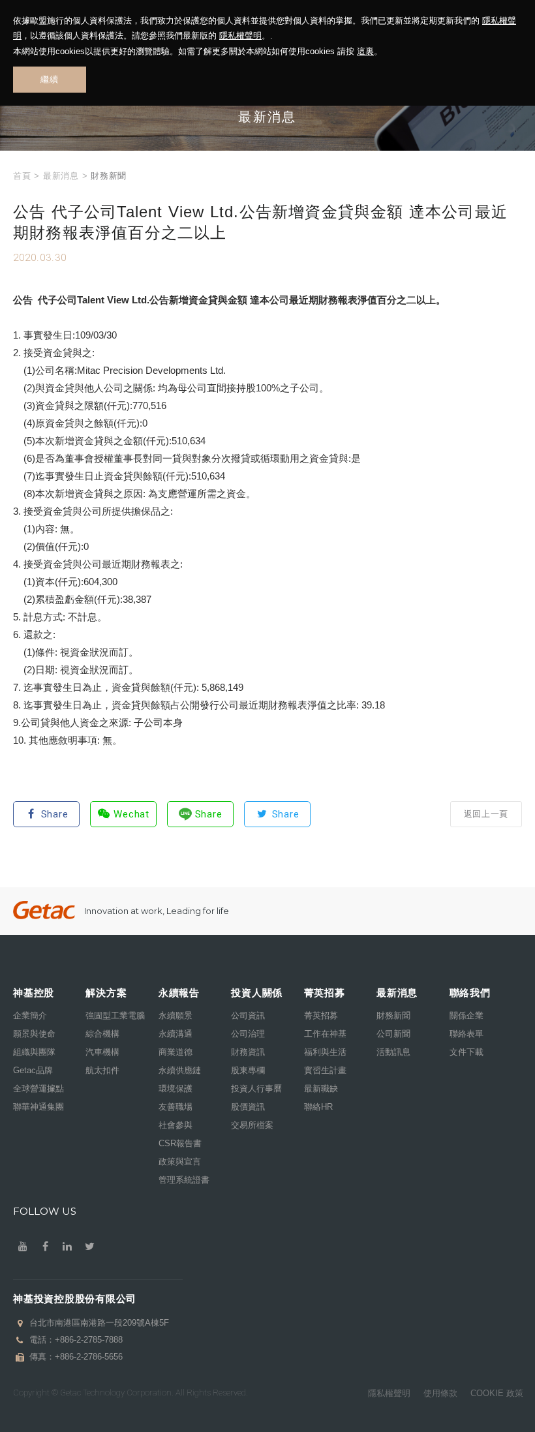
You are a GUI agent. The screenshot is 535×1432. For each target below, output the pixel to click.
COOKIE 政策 (496, 1393)
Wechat (131, 814)
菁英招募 (321, 1015)
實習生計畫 (325, 1070)
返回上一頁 (486, 814)
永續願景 (175, 1015)
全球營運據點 (38, 1088)
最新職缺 (321, 1088)
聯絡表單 (466, 1034)
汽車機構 (102, 1052)
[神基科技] (44, 910)
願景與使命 (34, 1034)
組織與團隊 (34, 1052)
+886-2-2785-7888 (89, 1340)
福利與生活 (325, 1052)
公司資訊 (248, 1015)
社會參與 (175, 1125)
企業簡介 (30, 1015)
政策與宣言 (180, 1161)
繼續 (49, 79)
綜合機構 (102, 1034)
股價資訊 (248, 1107)
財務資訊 (248, 1052)
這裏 (365, 51)
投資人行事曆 (256, 1088)
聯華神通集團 (38, 1107)
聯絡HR (318, 1107)
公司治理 (248, 1034)
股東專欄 (248, 1070)
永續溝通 (175, 1034)
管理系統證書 (184, 1180)
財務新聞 (393, 1015)
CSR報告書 (180, 1143)
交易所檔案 (252, 1125)
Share (55, 814)
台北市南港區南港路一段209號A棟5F (99, 1323)
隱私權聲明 (240, 35)
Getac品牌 (33, 1070)
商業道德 (175, 1052)
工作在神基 (325, 1034)
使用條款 (440, 1393)
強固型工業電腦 (115, 1015)
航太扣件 (102, 1070)
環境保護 (175, 1088)
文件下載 (466, 1052)
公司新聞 (393, 1034)
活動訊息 (393, 1052)
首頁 (22, 176)
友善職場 (175, 1107)
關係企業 (466, 1015)
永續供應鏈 (180, 1070)
